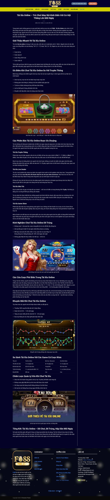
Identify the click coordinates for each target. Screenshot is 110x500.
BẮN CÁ (36, 458)
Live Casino (44, 9)
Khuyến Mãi (74, 9)
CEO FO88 (66, 9)
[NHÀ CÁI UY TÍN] (55, 3)
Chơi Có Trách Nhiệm (62, 458)
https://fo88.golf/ (88, 460)
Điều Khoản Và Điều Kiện (63, 473)
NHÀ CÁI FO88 (29, 9)
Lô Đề (59, 9)
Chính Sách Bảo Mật (62, 469)
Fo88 (14, 472)
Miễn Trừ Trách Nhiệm (62, 480)
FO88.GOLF (51, 491)
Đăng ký (58, 461)
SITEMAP (59, 491)
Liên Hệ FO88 (60, 476)
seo (51, 23)
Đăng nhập (59, 465)
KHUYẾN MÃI (38, 469)
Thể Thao (53, 9)
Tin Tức (82, 9)
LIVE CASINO (38, 461)
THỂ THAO (37, 465)
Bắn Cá (37, 9)
